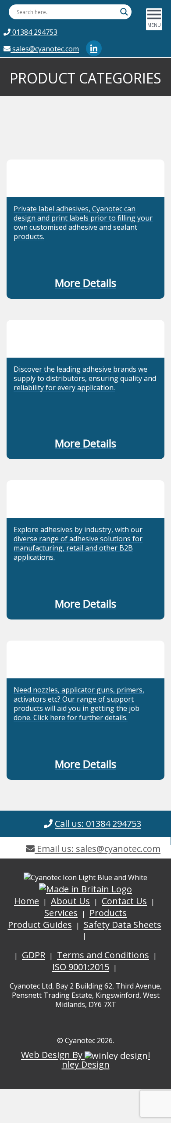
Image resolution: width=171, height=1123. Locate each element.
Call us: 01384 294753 (98, 824)
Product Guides (40, 925)
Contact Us (124, 901)
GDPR (33, 955)
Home (26, 901)
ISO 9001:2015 (80, 967)
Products (108, 913)
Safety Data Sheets (122, 925)
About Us (70, 901)
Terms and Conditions (103, 955)
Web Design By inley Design (85, 1059)
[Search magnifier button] (124, 12)
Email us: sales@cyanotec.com (97, 849)
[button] (85, 285)
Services (61, 913)
